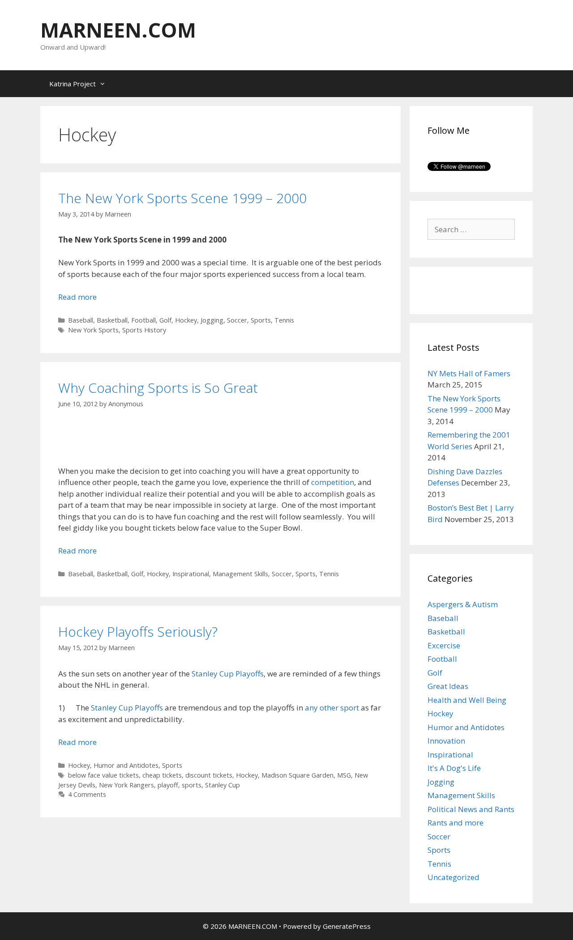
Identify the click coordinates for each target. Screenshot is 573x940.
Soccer (237, 320)
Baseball (80, 320)
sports (191, 785)
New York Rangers (126, 785)
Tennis (284, 320)
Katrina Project (72, 83)
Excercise (444, 645)
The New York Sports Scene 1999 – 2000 (182, 198)
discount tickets (208, 775)
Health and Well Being (467, 700)
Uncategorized (453, 877)
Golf (165, 320)
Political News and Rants (471, 809)
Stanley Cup (222, 785)
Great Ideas (448, 686)
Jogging (212, 320)
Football (143, 320)
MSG (344, 775)
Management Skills (240, 574)
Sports (261, 320)
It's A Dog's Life (454, 768)
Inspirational (190, 574)
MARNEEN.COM (118, 29)
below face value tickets (103, 775)
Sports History (144, 330)
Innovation (446, 741)
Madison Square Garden (297, 775)
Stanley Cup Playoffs (228, 673)
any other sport (332, 707)
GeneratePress (347, 926)
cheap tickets (162, 775)
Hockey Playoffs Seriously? (138, 631)
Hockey (186, 320)
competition (332, 482)
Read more (77, 297)
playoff (168, 785)
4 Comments (87, 794)
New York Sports (93, 330)
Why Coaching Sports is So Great (158, 388)
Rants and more (455, 822)
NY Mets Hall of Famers (469, 373)
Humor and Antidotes (126, 765)
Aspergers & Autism (463, 604)
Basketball (112, 320)
